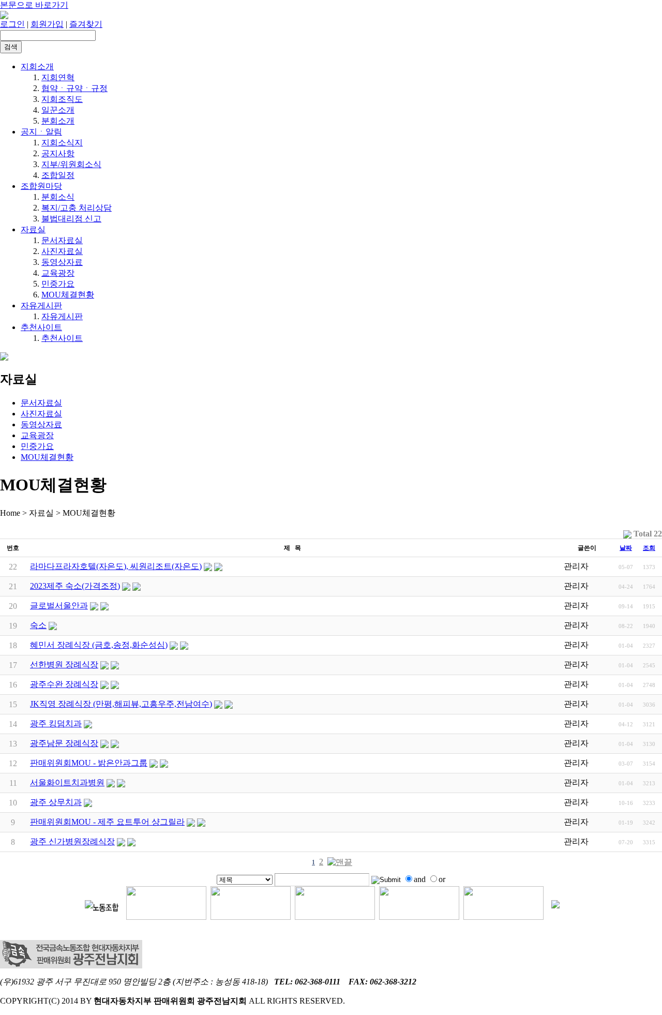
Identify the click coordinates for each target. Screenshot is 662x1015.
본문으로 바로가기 (34, 5)
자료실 (33, 229)
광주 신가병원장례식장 (72, 841)
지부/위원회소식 (71, 164)
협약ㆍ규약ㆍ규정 (74, 88)
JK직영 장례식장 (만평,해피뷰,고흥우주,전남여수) (121, 703)
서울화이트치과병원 (67, 782)
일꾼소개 (57, 110)
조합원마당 (41, 186)
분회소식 (57, 196)
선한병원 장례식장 (64, 664)
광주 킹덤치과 (56, 723)
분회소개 (57, 120)
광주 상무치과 (56, 802)
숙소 (38, 625)
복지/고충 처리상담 (76, 207)
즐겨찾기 (85, 24)
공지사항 (57, 153)
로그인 (12, 24)
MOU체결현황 (67, 294)
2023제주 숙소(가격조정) (75, 585)
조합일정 (57, 175)
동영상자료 (62, 262)
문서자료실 (62, 240)
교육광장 (57, 272)
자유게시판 (41, 305)
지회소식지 (62, 142)
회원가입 (47, 24)
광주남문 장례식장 (64, 743)
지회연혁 (57, 77)
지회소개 (37, 66)
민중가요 (57, 283)
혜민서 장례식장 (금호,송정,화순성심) (99, 644)
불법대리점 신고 (71, 218)
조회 (649, 547)
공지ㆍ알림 (41, 131)
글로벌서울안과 (59, 605)
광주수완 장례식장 (64, 684)
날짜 (626, 547)
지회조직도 (62, 99)
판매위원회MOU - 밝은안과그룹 (88, 762)
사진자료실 (62, 251)
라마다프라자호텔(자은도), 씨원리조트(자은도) (116, 566)
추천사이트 (41, 327)
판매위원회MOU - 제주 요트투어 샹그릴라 (107, 821)
